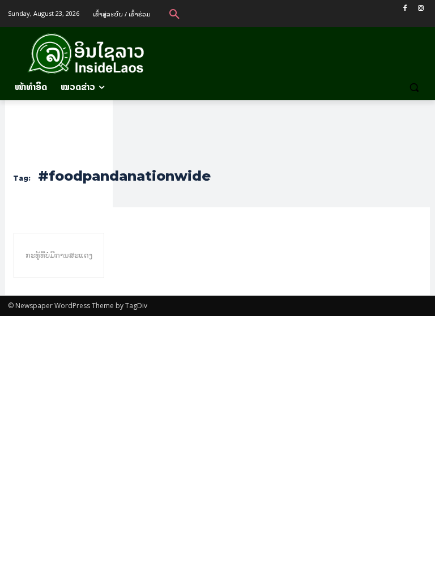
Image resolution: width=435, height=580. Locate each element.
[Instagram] (420, 8)
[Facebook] (404, 8)
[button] (174, 13)
